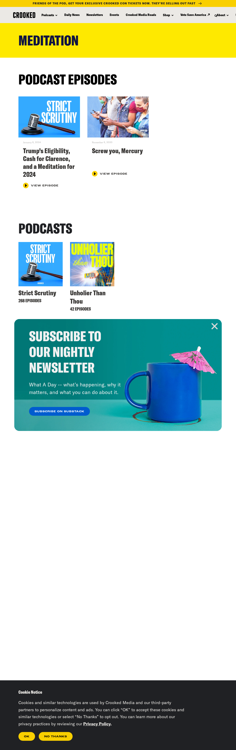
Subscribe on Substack (59, 411)
